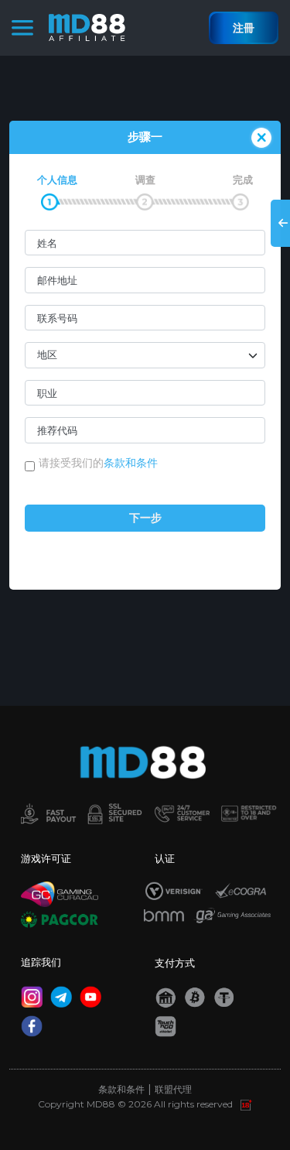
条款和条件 (131, 463)
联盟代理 (173, 1089)
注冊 (243, 28)
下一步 (145, 518)
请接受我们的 (98, 463)
